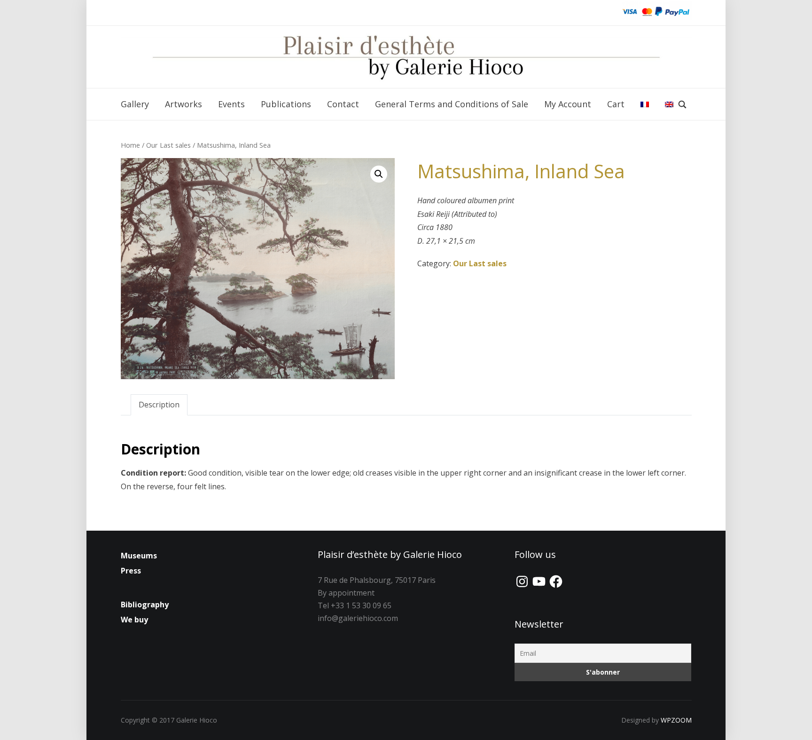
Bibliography (145, 604)
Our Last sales (168, 145)
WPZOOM (676, 720)
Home (130, 145)
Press (131, 570)
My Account (567, 104)
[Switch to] (644, 104)
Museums (139, 555)
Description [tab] (159, 404)
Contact (343, 104)
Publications (286, 104)
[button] (378, 174)
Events (231, 104)
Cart (616, 104)
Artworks (183, 104)
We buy (134, 619)
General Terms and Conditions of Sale (451, 104)
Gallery (135, 104)
